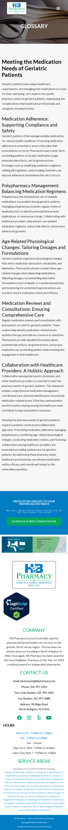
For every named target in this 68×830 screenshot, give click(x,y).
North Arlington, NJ (56, 793)
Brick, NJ (47, 776)
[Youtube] (48, 717)
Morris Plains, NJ (46, 789)
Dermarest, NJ (21, 779)
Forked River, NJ (20, 782)
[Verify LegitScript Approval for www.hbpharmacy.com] (16, 606)
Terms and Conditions (37, 818)
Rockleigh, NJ (34, 800)
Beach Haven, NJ (56, 772)
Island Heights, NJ (21, 786)
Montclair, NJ (20, 789)
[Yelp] (39, 717)
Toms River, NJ (34, 803)
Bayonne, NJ (33, 772)
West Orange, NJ (47, 806)
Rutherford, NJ (47, 800)
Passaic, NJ (32, 796)
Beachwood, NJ (12, 776)
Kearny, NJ (47, 786)
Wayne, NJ (31, 782)
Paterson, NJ (43, 796)
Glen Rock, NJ (42, 782)
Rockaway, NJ (22, 800)
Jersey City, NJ (36, 786)
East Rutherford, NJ (44, 779)
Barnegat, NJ (21, 772)
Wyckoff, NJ (45, 810)
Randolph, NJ (54, 796)
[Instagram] (29, 717)
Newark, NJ (26, 793)
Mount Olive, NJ (13, 793)
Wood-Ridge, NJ (33, 810)
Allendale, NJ (10, 772)
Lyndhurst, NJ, (58, 786)
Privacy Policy (19, 818)
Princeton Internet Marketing (38, 826)
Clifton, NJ (9, 779)
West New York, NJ (31, 806)
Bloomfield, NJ (37, 776)
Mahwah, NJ (9, 789)
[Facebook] (19, 717)
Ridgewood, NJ (9, 800)
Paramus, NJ (22, 796)
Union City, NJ (46, 803)
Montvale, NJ (32, 789)
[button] (58, 8)
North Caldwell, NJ (39, 793)
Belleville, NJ (24, 776)
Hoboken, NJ (54, 782)
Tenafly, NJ (11, 803)
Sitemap (50, 818)
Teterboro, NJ (21, 803)
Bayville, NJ (44, 772)
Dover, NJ (32, 779)
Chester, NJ (57, 776)
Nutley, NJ (12, 796)
